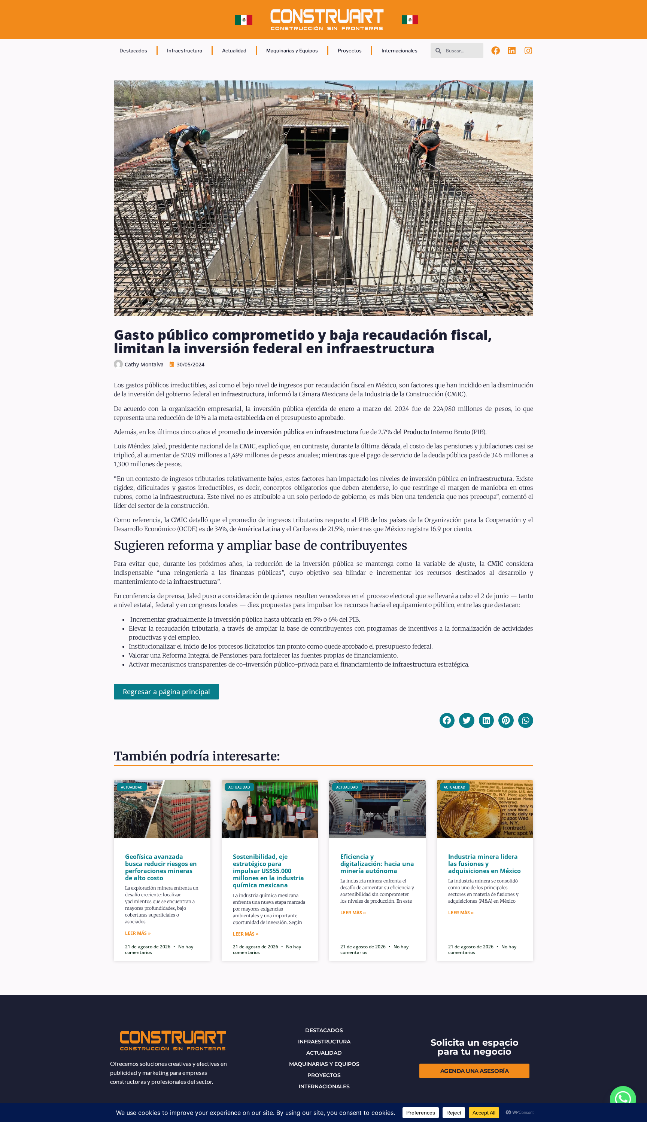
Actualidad (234, 51)
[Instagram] (528, 50)
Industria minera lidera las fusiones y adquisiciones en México (484, 864)
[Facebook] (495, 50)
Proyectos (350, 51)
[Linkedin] (512, 50)
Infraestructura (184, 51)
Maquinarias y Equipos (292, 51)
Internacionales (399, 51)
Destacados (133, 51)
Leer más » (138, 933)
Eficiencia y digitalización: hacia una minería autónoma (377, 864)
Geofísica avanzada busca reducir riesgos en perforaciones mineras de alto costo (161, 867)
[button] (447, 720)
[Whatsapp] (623, 1099)
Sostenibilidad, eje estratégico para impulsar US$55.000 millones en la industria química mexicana (268, 871)
